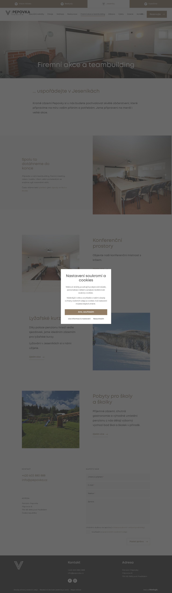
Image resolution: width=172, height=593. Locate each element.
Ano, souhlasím (86, 312)
